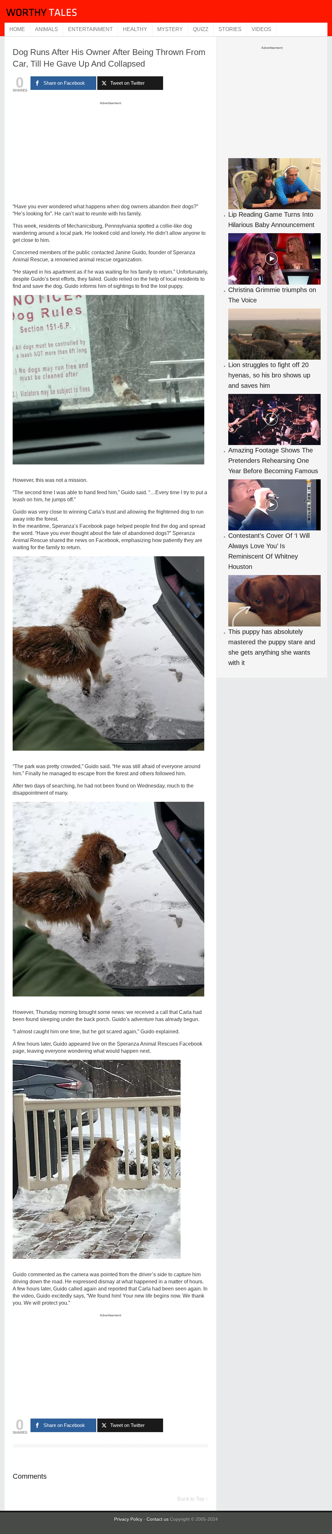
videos (261, 29)
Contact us (158, 1519)
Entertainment (90, 29)
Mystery (170, 29)
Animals (46, 29)
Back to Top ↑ (192, 1499)
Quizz (200, 29)
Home (17, 29)
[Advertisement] (110, 152)
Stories (230, 29)
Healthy (135, 29)
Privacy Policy (128, 1519)
